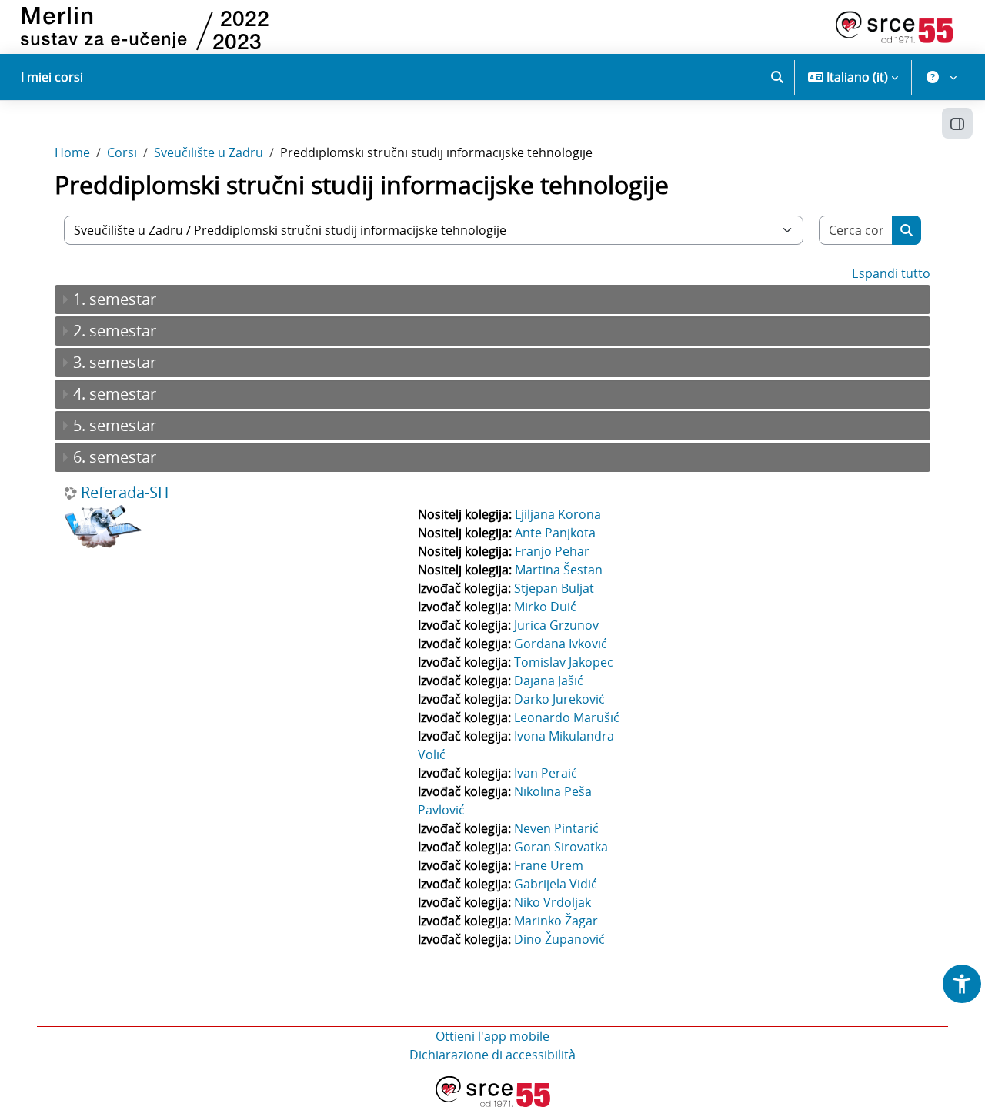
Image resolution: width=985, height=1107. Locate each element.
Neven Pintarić (556, 828)
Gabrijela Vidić (555, 883)
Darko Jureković (559, 699)
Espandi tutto (891, 273)
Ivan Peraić (545, 772)
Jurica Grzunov (556, 625)
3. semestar (114, 362)
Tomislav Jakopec (563, 662)
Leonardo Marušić (566, 717)
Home (72, 152)
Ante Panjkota (555, 532)
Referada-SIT (126, 492)
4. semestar (114, 393)
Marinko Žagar (556, 920)
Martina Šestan (559, 569)
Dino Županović (559, 939)
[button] (777, 77)
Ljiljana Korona (558, 514)
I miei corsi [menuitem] (52, 77)
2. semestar (114, 330)
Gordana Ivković (560, 643)
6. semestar (114, 456)
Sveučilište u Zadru (208, 152)
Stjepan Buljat (554, 588)
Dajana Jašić (548, 680)
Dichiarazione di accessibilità (492, 1054)
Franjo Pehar (552, 551)
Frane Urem (548, 865)
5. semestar (114, 425)
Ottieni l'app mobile (492, 1036)
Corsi (122, 152)
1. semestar (114, 299)
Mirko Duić (545, 606)
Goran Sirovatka (561, 846)
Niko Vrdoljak (552, 902)
